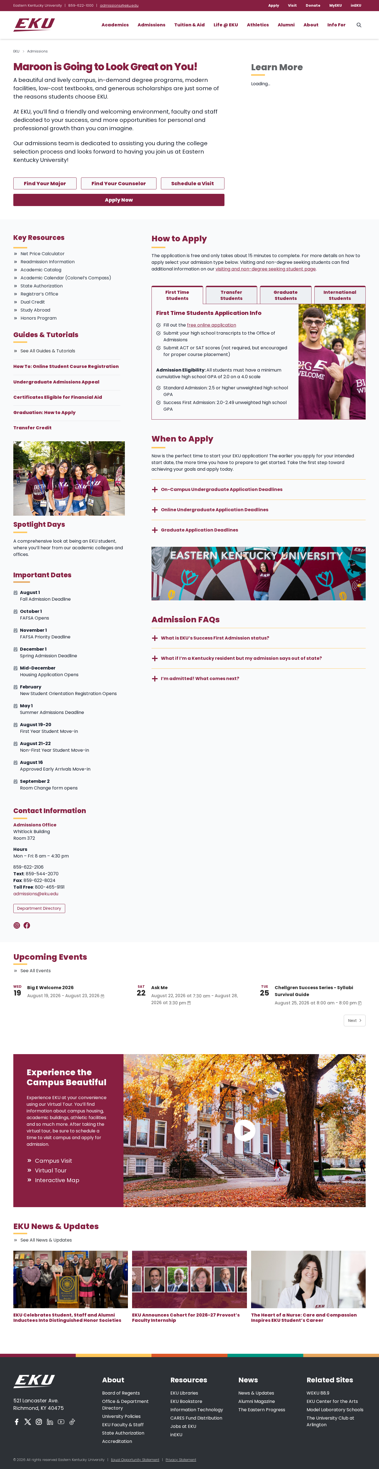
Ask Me (159, 987)
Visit (292, 5)
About (311, 25)
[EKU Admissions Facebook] (27, 925)
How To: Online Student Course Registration (66, 366)
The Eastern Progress (261, 1410)
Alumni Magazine (256, 1401)
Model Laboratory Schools (335, 1410)
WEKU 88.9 (318, 1393)
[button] (244, 1130)
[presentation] (70, 1279)
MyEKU (335, 5)
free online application (211, 325)
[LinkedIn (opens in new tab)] (50, 1421)
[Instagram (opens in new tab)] (39, 1421)
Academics (115, 25)
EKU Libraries (184, 1393)
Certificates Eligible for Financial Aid (57, 397)
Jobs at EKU (183, 1426)
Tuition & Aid (189, 25)
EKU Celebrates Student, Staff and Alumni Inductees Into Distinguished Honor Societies (67, 1317)
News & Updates (256, 1393)
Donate (313, 5)
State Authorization (123, 1433)
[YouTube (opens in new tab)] (61, 1421)
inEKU (356, 5)
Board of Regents (121, 1393)
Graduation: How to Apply (44, 412)
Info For (336, 25)
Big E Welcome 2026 (50, 987)
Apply (273, 5)
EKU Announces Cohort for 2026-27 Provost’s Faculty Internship (186, 1317)
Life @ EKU (226, 25)
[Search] (359, 25)
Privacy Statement (181, 1459)
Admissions (151, 25)
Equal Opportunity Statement (135, 1459)
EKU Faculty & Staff (123, 1425)
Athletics (258, 25)
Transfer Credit (32, 427)
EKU (16, 51)
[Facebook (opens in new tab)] (16, 1421)
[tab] (177, 295)
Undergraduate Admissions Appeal (56, 382)
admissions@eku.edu (119, 5)
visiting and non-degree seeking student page (266, 269)
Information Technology (196, 1410)
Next (352, 1020)
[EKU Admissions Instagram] (17, 925)
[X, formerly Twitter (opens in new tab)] (27, 1421)
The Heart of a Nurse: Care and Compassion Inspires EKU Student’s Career (304, 1317)
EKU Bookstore (186, 1401)
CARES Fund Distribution (196, 1418)
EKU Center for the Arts (332, 1401)
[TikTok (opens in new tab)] (72, 1421)
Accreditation (117, 1441)
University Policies (121, 1416)
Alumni (286, 25)
